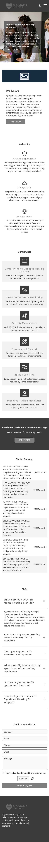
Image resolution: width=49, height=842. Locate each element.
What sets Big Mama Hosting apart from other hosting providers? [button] (22, 668)
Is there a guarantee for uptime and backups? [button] (19, 684)
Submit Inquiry (24, 785)
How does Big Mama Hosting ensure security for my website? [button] (22, 637)
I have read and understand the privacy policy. (24, 773)
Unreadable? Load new (32, 778)
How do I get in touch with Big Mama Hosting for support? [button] (20, 699)
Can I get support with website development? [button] (18, 653)
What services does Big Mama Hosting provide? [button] (19, 601)
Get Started (24, 440)
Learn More (15, 121)
